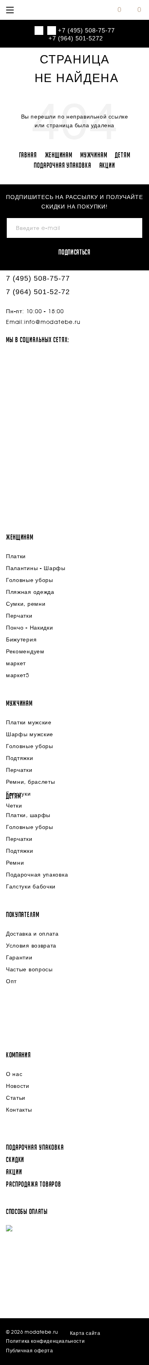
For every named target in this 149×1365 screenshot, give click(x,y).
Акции (107, 166)
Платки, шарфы (28, 815)
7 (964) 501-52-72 (38, 292)
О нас (14, 1074)
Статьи (15, 1098)
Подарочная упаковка (62, 166)
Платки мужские (29, 723)
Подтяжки (19, 758)
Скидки (15, 1160)
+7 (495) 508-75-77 (86, 30)
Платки (16, 556)
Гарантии (19, 958)
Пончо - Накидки (29, 628)
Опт (11, 981)
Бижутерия (21, 640)
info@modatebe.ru (52, 322)
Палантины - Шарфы (36, 568)
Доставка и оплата (32, 934)
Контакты (19, 1110)
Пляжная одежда (30, 592)
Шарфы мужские (29, 734)
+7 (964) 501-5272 (75, 38)
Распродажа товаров (33, 1184)
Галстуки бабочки (31, 887)
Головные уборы (29, 580)
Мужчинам (93, 155)
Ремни (15, 863)
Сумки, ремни (25, 604)
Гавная (28, 155)
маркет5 (17, 675)
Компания (18, 1055)
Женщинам (58, 155)
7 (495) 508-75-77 (38, 278)
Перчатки (19, 616)
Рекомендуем (25, 652)
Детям (122, 155)
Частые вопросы (29, 970)
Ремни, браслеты (30, 782)
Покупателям (22, 915)
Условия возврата (31, 946)
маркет (16, 663)
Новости (17, 1086)
